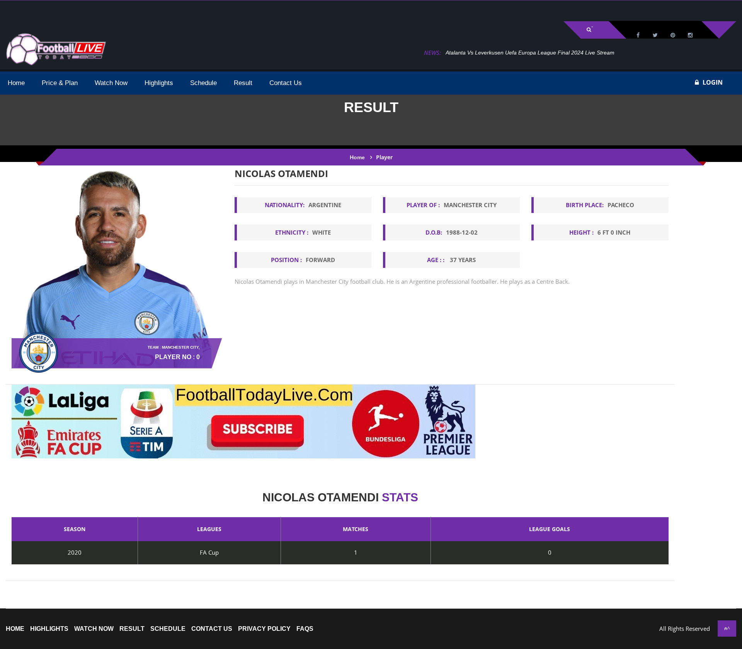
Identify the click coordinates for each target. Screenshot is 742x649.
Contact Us (211, 629)
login (713, 82)
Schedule (168, 629)
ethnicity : (303, 232)
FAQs (304, 629)
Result (132, 629)
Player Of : (452, 205)
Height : (599, 232)
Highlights (49, 629)
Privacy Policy (264, 629)
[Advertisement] (96, 10)
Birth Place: (600, 205)
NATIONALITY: (303, 205)
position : (303, 260)
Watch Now (94, 629)
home (15, 629)
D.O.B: (451, 232)
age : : (451, 260)
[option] (451, 238)
